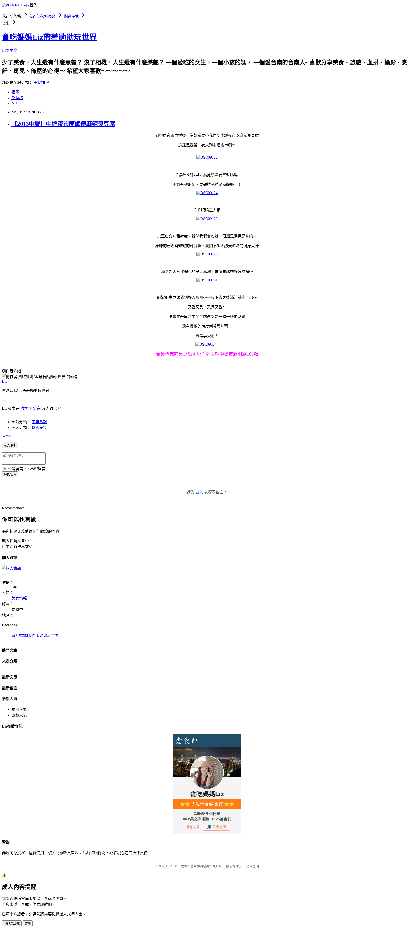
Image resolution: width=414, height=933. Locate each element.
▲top (6, 436)
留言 (36, 408)
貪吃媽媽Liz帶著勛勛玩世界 (49, 37)
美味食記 (39, 422)
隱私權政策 (234, 866)
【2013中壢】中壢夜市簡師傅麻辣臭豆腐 (63, 124)
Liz (4, 381)
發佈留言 (10, 474)
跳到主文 (9, 50)
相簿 (15, 92)
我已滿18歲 (12, 923)
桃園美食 (39, 428)
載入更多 (10, 445)
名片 (15, 104)
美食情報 (41, 83)
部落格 (17, 98)
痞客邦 (26, 408)
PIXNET (171, 866)
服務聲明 (252, 866)
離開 (27, 923)
